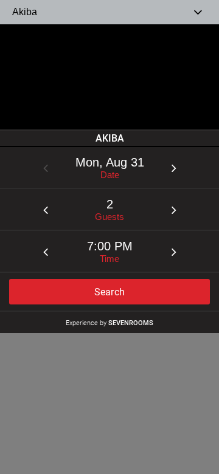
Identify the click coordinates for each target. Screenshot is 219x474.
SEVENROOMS (130, 322)
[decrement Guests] (45, 209)
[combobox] (109, 12)
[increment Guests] (174, 209)
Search (109, 292)
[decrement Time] (45, 251)
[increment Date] (174, 167)
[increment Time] (174, 251)
